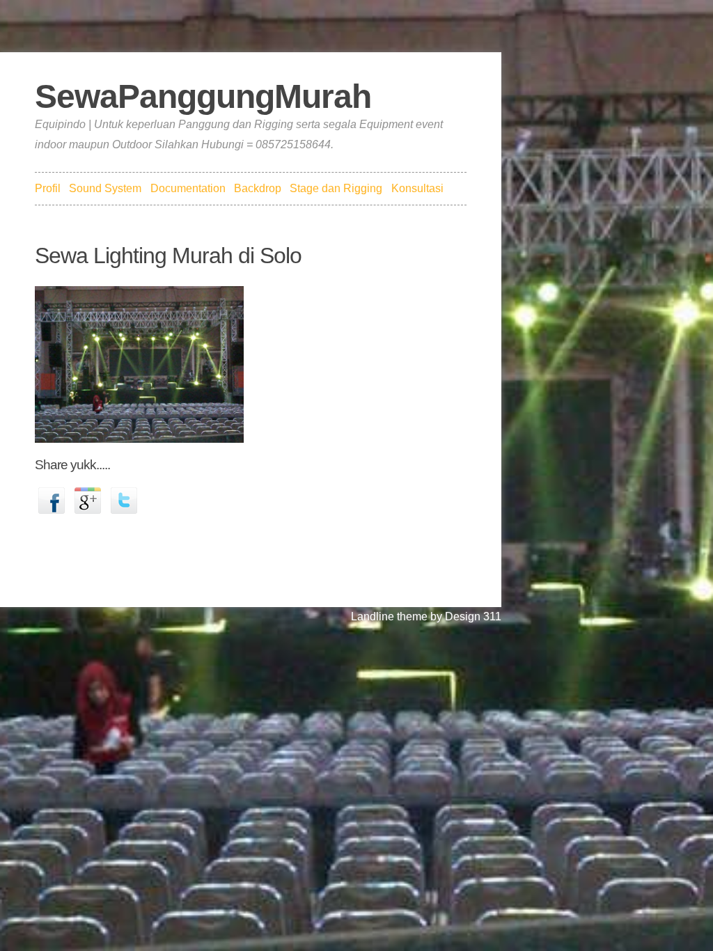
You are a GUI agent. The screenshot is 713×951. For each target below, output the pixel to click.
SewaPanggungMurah (203, 96)
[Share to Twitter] (124, 499)
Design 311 (473, 616)
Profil (48, 188)
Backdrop (257, 188)
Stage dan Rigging (336, 188)
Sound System (105, 188)
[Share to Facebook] (51, 499)
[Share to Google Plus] (88, 499)
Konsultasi (417, 188)
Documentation (188, 188)
